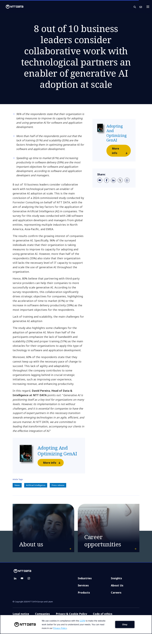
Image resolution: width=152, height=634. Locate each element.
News (17, 485)
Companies (42, 614)
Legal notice (21, 614)
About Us (117, 585)
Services (83, 585)
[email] (99, 180)
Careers (116, 592)
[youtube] (21, 578)
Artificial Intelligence (35, 485)
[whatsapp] (127, 180)
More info (49, 462)
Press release (58, 485)
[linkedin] (113, 180)
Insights (116, 578)
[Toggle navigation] (148, 6)
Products (84, 592)
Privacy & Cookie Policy (71, 614)
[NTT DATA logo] (12, 6)
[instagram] (28, 578)
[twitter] (120, 180)
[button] (137, 7)
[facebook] (106, 180)
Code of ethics (102, 614)
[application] (76, 624)
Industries (85, 578)
